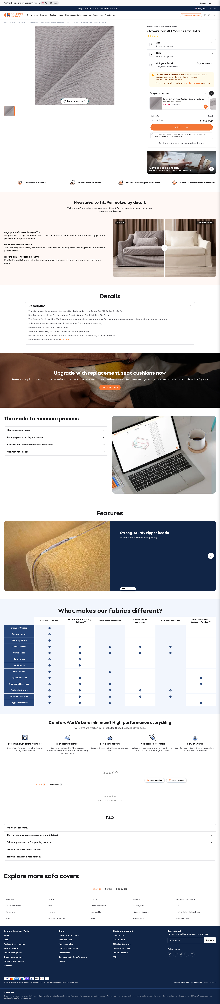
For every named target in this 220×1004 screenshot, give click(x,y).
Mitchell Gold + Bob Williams (188, 912)
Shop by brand (65, 940)
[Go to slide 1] (9, 111)
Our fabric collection (68, 948)
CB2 (177, 906)
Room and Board (13, 906)
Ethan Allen (11, 912)
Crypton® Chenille (19, 703)
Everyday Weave (19, 640)
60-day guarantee (121, 948)
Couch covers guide (13, 957)
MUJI (93, 918)
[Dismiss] (214, 3)
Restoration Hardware (185, 899)
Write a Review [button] (178, 780)
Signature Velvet (19, 678)
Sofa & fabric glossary (15, 961)
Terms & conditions (181, 982)
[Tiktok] (186, 954)
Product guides (11, 948)
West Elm (10, 899)
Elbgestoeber (139, 918)
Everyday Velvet (19, 634)
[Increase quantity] (162, 120)
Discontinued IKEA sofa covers (73, 957)
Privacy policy (196, 982)
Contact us (118, 935)
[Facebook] (181, 954)
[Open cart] (214, 15)
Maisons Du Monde (57, 918)
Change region (205, 3)
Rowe (51, 906)
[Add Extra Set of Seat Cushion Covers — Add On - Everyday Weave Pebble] (206, 107)
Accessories (64, 953)
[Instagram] (170, 954)
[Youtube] (192, 954)
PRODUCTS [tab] (121, 889)
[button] (181, 44)
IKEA (8, 918)
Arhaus (94, 899)
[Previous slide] (9, 556)
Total (210, 116)
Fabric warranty (120, 953)
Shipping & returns (121, 944)
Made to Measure (140, 912)
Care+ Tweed (19, 653)
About (7, 935)
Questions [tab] (54, 784)
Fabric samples (66, 944)
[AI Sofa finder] (205, 15)
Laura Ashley (96, 912)
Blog (6, 940)
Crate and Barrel (98, 906)
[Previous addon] (206, 93)
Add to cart (183, 127)
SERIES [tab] (108, 889)
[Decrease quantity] (152, 120)
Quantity (154, 116)
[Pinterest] (175, 954)
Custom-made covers (69, 935)
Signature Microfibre (19, 684)
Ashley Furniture (182, 918)
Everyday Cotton (19, 628)
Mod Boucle (19, 665)
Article (51, 899)
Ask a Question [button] (156, 780)
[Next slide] (211, 556)
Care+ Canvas (19, 647)
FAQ (115, 957)
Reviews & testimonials (14, 944)
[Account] (214, 8)
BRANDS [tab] (97, 889)
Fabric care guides (13, 953)
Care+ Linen (19, 659)
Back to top (209, 982)
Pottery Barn (139, 906)
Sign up (210, 940)
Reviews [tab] (38, 784)
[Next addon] (211, 93)
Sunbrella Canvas (19, 690)
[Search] (209, 15)
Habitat (136, 899)
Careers (8, 966)
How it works (119, 940)
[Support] (209, 8)
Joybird (52, 912)
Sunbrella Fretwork (19, 696)
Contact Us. (66, 339)
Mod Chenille (19, 672)
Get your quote (110, 387)
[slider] (164, 248)
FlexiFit (62, 961)
